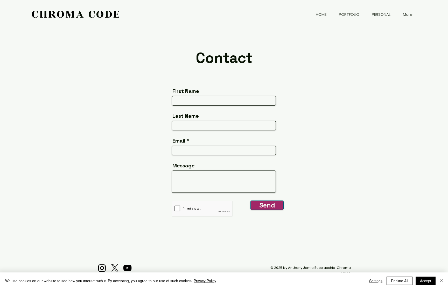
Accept (425, 280)
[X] (115, 268)
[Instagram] (102, 268)
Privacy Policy (205, 280)
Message (183, 165)
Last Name (185, 115)
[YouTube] (127, 268)
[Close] (442, 281)
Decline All (399, 280)
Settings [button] (375, 280)
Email (178, 140)
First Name (185, 91)
